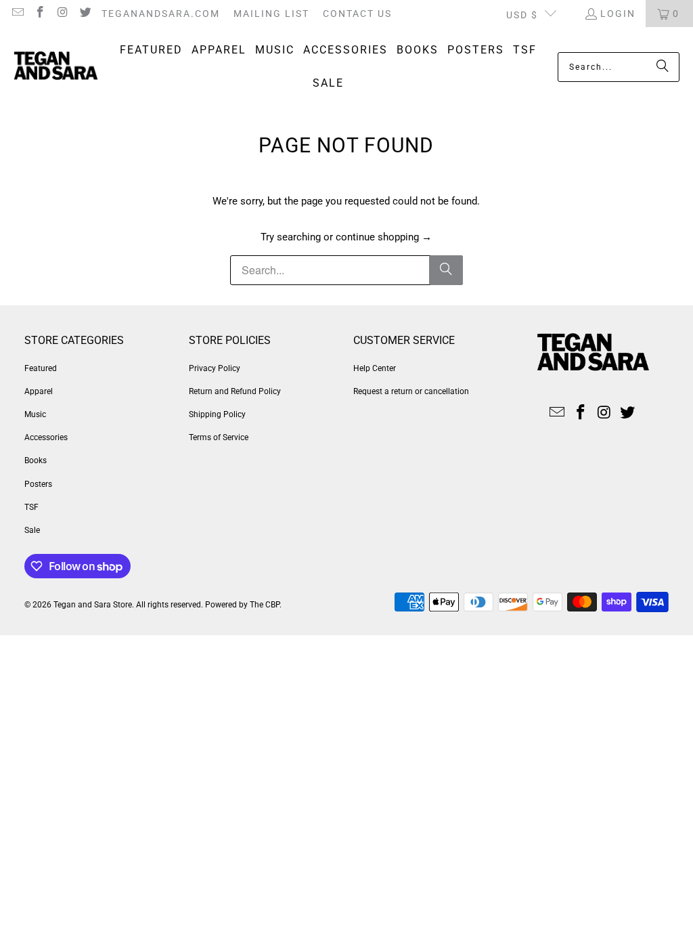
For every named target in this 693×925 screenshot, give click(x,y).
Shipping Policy (217, 414)
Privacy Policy (214, 368)
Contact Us (357, 13)
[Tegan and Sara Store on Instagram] (62, 13)
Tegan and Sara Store (92, 604)
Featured (40, 368)
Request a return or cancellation (411, 391)
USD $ (522, 14)
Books (35, 460)
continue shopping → (384, 237)
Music (35, 414)
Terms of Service (218, 437)
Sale (32, 530)
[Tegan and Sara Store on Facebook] (40, 13)
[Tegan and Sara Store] (56, 67)
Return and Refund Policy (235, 391)
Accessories (46, 437)
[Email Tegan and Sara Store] (17, 13)
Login (617, 13)
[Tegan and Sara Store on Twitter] (85, 13)
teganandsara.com (161, 13)
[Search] (662, 67)
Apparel (38, 391)
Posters (38, 484)
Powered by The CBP (242, 604)
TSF (31, 507)
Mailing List (271, 13)
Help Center (374, 368)
